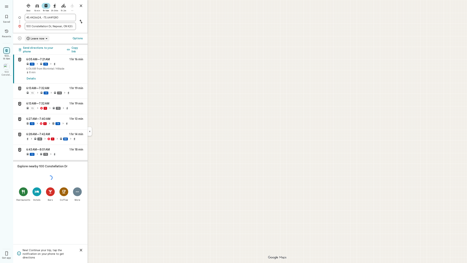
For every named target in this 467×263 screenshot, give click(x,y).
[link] (50, 69)
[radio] (28, 7)
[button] (50, 91)
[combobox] (50, 17)
